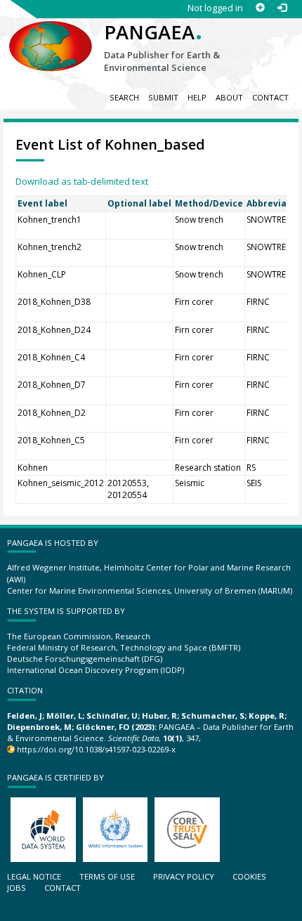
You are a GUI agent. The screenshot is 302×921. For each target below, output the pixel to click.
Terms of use (107, 876)
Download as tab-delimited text (81, 181)
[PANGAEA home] (50, 34)
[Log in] (282, 8)
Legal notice (34, 876)
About (229, 97)
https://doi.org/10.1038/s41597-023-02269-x (96, 749)
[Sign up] (260, 8)
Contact (270, 97)
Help (197, 97)
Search (124, 97)
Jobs (16, 887)
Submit (163, 97)
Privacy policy (183, 876)
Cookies (249, 876)
